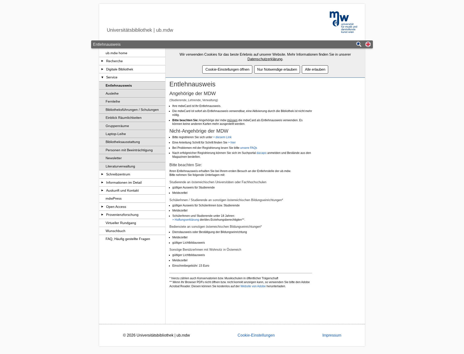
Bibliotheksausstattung (123, 142)
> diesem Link (222, 137)
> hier (232, 142)
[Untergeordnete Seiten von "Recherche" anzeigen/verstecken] (102, 61)
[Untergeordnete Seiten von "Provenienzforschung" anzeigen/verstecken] (102, 214)
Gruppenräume (117, 126)
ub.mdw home (116, 53)
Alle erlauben (315, 69)
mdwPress (114, 198)
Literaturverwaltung (120, 166)
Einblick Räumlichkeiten (124, 118)
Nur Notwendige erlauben (277, 69)
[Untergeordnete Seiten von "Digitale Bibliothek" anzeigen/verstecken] (102, 69)
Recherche (114, 61)
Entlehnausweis (119, 85)
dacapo (262, 153)
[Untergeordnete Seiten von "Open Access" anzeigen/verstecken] (102, 207)
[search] (359, 45)
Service (111, 77)
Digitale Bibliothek (119, 69)
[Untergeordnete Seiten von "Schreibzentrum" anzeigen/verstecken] (102, 174)
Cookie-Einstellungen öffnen (227, 69)
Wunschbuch (115, 231)
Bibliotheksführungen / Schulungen (132, 110)
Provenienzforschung (122, 215)
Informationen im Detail (124, 182)
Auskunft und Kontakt (122, 190)
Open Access (116, 207)
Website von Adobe (253, 286)
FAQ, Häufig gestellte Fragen (128, 239)
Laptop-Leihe (116, 134)
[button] (368, 45)
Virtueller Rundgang (121, 223)
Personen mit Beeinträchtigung (129, 150)
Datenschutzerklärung (264, 59)
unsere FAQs (248, 148)
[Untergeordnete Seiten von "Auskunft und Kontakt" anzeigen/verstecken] (102, 190)
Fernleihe (113, 101)
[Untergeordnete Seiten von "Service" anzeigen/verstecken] (102, 77)
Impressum (331, 335)
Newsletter (114, 158)
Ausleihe (112, 93)
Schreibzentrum (118, 174)
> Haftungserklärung (185, 219)
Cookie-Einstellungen (256, 335)
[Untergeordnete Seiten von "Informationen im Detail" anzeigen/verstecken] (102, 182)
